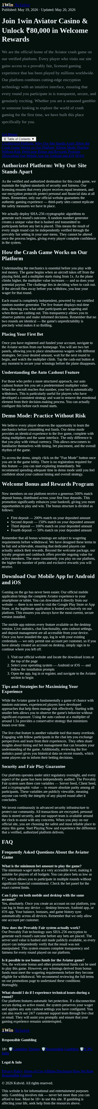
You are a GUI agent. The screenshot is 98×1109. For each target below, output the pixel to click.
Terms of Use (33, 1071)
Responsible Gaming (17, 1075)
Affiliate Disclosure (58, 1071)
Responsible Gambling (60, 1049)
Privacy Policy (12, 1071)
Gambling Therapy (24, 1049)
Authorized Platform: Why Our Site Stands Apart (38, 143)
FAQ (79, 156)
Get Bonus (9, 134)
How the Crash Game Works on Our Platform (46, 145)
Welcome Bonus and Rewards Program (51, 152)
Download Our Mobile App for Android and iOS (38, 156)
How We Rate (83, 1071)
